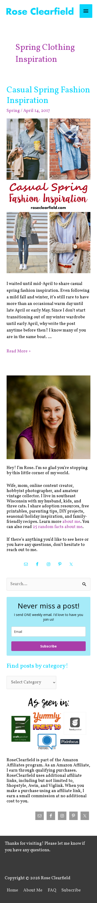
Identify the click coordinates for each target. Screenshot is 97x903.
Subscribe (48, 646)
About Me (32, 890)
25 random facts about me (57, 527)
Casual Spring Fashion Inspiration (48, 95)
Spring (13, 111)
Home (12, 890)
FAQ (52, 890)
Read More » (19, 351)
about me (71, 522)
